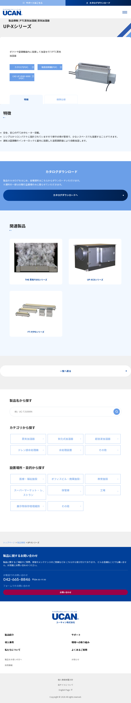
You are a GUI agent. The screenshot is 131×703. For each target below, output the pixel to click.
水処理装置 (65, 450)
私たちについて (12, 649)
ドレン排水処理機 (28, 450)
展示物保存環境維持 (28, 506)
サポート (76, 634)
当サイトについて (65, 684)
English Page (64, 689)
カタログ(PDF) (21, 67)
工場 (102, 490)
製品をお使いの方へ (13, 659)
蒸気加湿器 (28, 439)
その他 (103, 450)
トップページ (9, 542)
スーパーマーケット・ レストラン (28, 492)
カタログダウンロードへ (65, 195)
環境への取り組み (80, 642)
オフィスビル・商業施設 (65, 479)
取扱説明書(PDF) (49, 67)
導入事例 (9, 642)
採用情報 (8, 665)
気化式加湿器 (65, 439)
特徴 (26, 99)
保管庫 (65, 490)
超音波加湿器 (102, 439)
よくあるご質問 (79, 649)
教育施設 (103, 479)
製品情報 (21, 542)
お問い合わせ (65, 592)
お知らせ (75, 659)
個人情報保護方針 (65, 679)
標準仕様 (61, 99)
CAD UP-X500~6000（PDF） (21, 77)
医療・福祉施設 (28, 479)
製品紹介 (9, 634)
